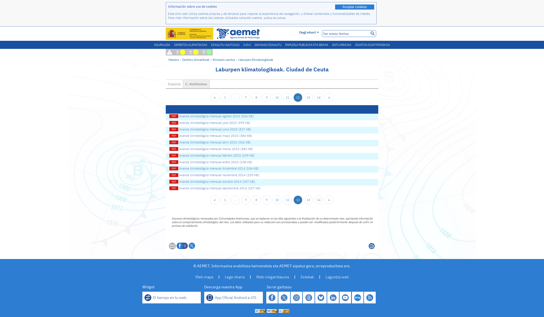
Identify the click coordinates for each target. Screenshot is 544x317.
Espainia (174, 84)
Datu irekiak (341, 45)
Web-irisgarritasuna (272, 277)
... (235, 97)
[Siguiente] (329, 97)
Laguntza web (337, 277)
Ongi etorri (307, 32)
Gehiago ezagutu (268, 45)
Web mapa (204, 277)
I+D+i (247, 45)
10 (277, 97)
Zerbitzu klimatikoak (190, 45)
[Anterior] (214, 97)
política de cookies (275, 18)
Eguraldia (162, 45)
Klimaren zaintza (224, 60)
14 (318, 97)
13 (308, 97)
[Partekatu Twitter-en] (192, 246)
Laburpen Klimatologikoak (255, 60)
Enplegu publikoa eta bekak (306, 45)
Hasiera (174, 60)
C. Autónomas (196, 84)
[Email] (172, 248)
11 (287, 97)
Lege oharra (235, 277)
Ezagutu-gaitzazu (225, 45)
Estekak (307, 277)
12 (298, 97)
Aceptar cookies (355, 7)
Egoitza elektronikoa (372, 45)
